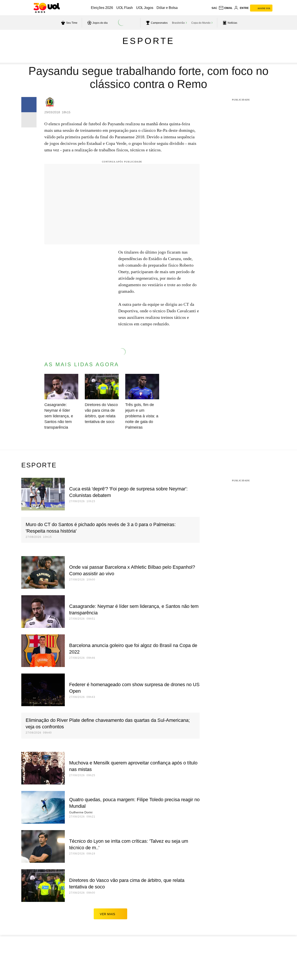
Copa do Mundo (200, 22)
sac (214, 8)
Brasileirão (178, 22)
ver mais (107, 914)
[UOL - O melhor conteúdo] (46, 8)
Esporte (148, 41)
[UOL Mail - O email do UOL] (225, 8)
